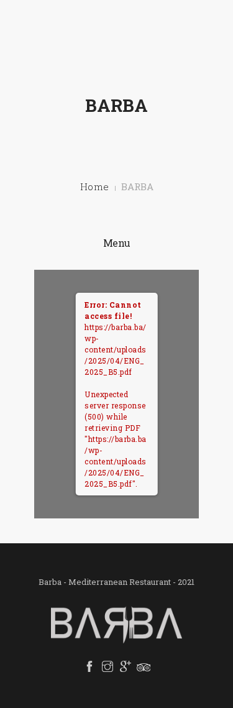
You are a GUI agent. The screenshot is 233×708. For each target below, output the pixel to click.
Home (94, 186)
